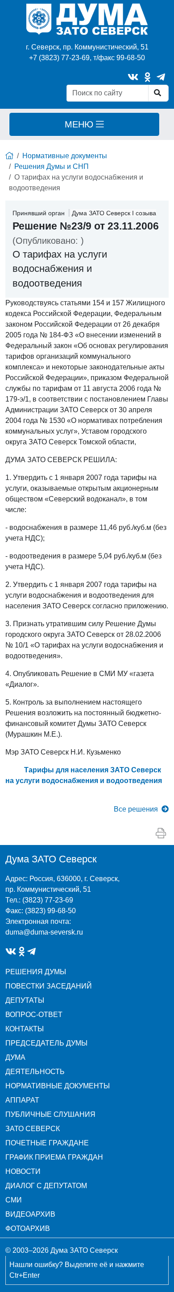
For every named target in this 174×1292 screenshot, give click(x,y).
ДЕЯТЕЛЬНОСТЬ (35, 1071)
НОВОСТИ (23, 1171)
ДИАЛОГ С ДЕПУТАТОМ (46, 1185)
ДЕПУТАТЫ (24, 1000)
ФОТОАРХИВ (27, 1228)
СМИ (13, 1200)
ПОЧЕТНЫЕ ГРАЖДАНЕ (47, 1143)
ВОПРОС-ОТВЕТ (33, 1014)
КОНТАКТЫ (24, 1029)
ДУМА (15, 1057)
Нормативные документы (64, 156)
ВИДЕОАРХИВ (30, 1214)
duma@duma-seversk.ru (44, 932)
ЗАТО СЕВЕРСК (32, 1128)
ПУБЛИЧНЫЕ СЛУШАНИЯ (50, 1114)
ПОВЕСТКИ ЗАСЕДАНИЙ (48, 986)
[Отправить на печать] (161, 833)
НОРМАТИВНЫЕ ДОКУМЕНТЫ (57, 1086)
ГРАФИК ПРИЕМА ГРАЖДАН (54, 1157)
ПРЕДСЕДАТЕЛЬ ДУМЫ (46, 1043)
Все (136, 809)
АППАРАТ (22, 1100)
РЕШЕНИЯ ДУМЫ (35, 972)
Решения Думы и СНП (51, 166)
